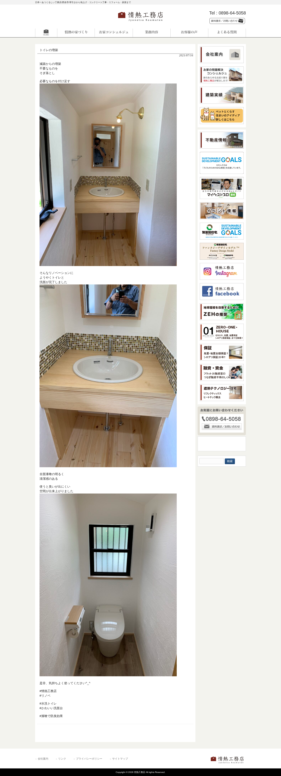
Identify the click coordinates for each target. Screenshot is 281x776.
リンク (62, 758)
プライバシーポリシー (89, 758)
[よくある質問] (227, 32)
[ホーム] (54, 32)
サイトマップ (120, 758)
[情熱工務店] (140, 22)
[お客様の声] (189, 32)
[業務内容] (151, 32)
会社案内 (43, 758)
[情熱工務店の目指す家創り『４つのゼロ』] (76, 32)
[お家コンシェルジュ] (114, 32)
